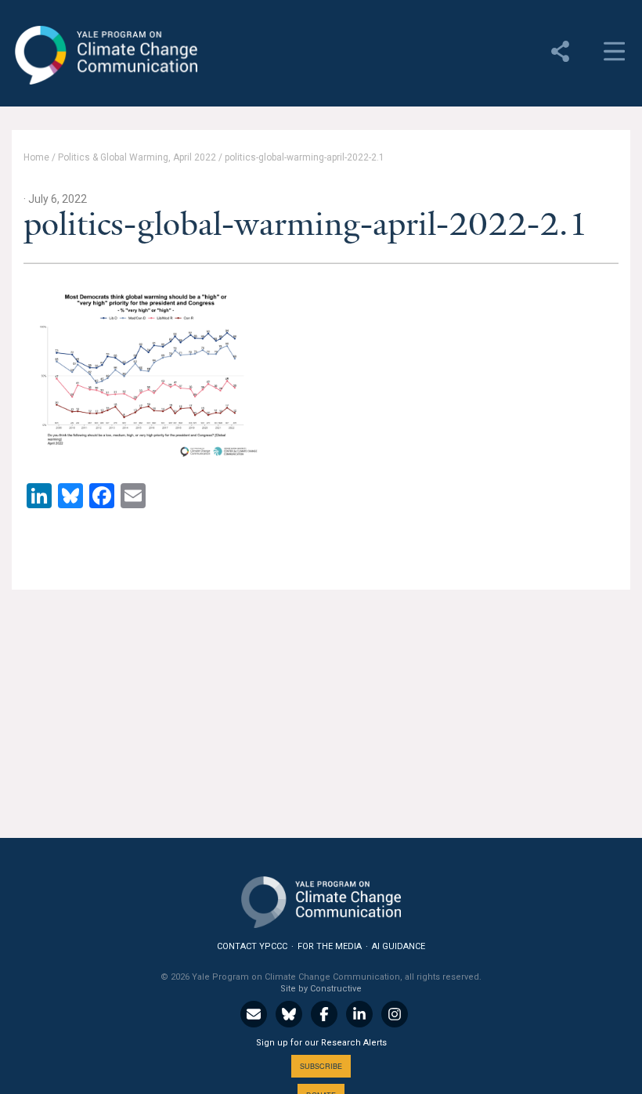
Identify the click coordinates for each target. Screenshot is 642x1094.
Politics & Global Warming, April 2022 (137, 157)
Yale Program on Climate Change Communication (104, 55)
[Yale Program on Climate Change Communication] (321, 898)
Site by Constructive (321, 989)
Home (36, 157)
